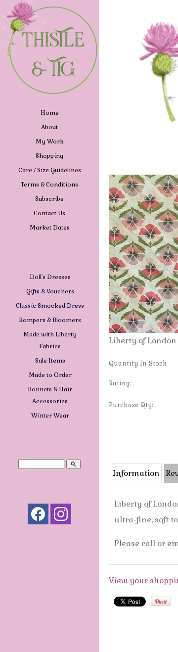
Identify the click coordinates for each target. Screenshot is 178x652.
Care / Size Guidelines (49, 170)
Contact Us (49, 213)
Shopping (49, 156)
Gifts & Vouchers (50, 291)
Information (136, 473)
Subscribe (49, 199)
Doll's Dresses (50, 277)
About (49, 127)
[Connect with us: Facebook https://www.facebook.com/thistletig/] (38, 516)
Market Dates (50, 228)
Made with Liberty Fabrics (50, 340)
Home (50, 113)
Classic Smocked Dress (50, 306)
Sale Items (50, 361)
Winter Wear (50, 415)
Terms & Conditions (49, 184)
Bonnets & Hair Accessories (50, 395)
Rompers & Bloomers (50, 320)
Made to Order (50, 375)
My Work (50, 141)
